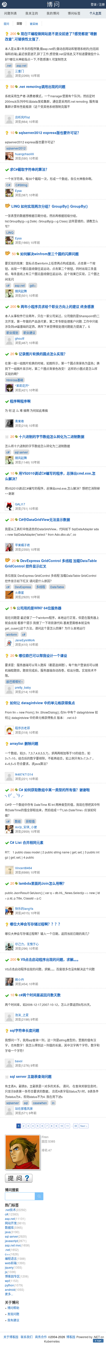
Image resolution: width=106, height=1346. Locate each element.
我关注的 (31, 13)
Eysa (18, 190)
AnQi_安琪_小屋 (26, 827)
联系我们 (27, 1337)
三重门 (19, 71)
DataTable (57, 587)
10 (61, 1126)
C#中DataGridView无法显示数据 (44, 519)
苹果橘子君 (22, 545)
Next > (83, 1126)
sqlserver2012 (16, 148)
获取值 (30, 821)
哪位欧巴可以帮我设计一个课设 (43, 655)
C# (8, 185)
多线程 (40, 587)
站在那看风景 (24, 1108)
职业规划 (12, 333)
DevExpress (23, 587)
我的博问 (53, 13)
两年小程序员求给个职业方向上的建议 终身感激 (57, 306)
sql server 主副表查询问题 (31, 1076)
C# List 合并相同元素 (26, 842)
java (12, 1232)
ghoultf (19, 338)
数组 (18, 821)
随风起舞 (21, 291)
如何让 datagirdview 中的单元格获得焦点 (42, 702)
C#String (21, 185)
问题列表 (10, 13)
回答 (19, 23)
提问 (6, 24)
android (14, 1289)
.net (8, 65)
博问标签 (74, 13)
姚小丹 (19, 979)
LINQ (9, 232)
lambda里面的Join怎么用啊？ (42, 883)
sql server (21, 452)
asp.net (21, 65)
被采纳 (34, 24)
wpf (11, 1281)
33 (75, 1126)
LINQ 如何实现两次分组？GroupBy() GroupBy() (49, 206)
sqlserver (12, 1103)
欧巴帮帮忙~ (14, 682)
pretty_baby (23, 687)
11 (67, 1126)
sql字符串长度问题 (24, 1030)
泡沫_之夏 (22, 1015)
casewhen (40, 1103)
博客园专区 (17, 1276)
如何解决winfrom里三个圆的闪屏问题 (49, 253)
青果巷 (19, 421)
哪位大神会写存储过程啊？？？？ (36, 923)
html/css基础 (14, 380)
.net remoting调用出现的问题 (42, 86)
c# (8, 285)
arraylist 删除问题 (24, 743)
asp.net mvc (17, 1245)
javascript (16, 1241)
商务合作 (41, 1337)
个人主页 (95, 13)
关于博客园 (10, 1337)
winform (11, 634)
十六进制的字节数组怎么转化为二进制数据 (51, 436)
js (10, 1272)
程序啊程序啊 (20, 401)
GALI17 (20, 504)
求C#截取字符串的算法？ (29, 169)
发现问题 (13, 1314)
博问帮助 (13, 1308)
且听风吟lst (22, 117)
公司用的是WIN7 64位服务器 (39, 607)
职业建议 (29, 333)
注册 (102, 4)
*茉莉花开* (22, 385)
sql (26, 1103)
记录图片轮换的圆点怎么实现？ (43, 353)
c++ (12, 1254)
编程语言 (15, 1258)
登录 (94, 4)
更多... (9, 1294)
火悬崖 (19, 592)
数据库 (14, 1227)
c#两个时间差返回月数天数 (40, 994)
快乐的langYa (24, 908)
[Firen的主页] (23, 1153)
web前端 (15, 1263)
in (53, 1103)
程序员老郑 (22, 728)
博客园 (70, 1337)
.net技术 (15, 1210)
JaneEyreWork (25, 640)
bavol (18, 1061)
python (14, 1285)
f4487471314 (24, 774)
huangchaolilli (24, 154)
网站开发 (15, 1223)
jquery (13, 1267)
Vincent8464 (23, 868)
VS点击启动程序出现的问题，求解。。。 (50, 959)
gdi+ (33, 285)
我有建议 (13, 1320)
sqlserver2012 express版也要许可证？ (50, 132)
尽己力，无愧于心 (27, 944)
